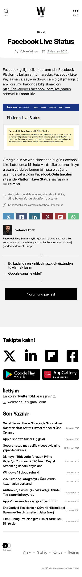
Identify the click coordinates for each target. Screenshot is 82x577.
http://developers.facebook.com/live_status (37, 89)
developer (34, 194)
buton (21, 194)
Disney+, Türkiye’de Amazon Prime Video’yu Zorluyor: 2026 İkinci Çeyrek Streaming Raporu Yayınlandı (29, 461)
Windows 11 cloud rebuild (21, 472)
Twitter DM (26, 396)
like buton (16, 198)
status (53, 198)
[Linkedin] (31, 356)
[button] (22, 374)
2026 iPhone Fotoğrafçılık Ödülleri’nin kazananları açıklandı (29, 481)
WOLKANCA (41, 11)
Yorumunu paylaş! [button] (41, 294)
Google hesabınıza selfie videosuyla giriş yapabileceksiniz (31, 448)
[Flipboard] (51, 356)
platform (40, 198)
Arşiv (27, 552)
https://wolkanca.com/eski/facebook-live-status (35, 204)
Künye (57, 552)
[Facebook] (72, 356)
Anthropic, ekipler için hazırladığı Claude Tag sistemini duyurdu (31, 492)
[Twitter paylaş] (8, 217)
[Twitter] (9, 356)
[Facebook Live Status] (41, 127)
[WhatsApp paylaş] (73, 217)
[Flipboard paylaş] (60, 217)
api (12, 194)
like (62, 194)
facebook (50, 194)
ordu (29, 198)
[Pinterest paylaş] (47, 217)
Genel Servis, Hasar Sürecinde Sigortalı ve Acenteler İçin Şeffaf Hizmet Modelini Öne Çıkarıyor (32, 427)
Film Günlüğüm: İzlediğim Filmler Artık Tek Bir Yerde (32, 521)
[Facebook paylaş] (21, 217)
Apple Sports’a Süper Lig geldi (24, 439)
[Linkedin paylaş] (34, 217)
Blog (41, 31)
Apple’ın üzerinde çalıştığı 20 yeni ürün (30, 501)
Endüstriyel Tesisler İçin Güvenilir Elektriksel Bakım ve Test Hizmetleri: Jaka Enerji (34, 510)
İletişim (73, 552)
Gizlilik (42, 552)
